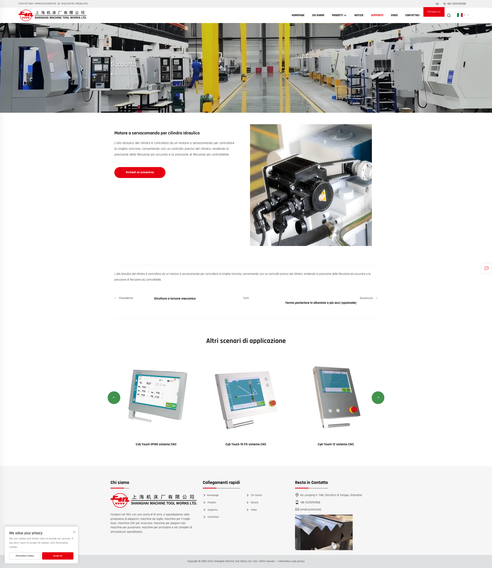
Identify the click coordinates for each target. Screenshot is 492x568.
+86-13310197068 (456, 4)
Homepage (298, 15)
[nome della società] (52, 15)
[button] (114, 397)
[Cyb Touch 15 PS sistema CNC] (246, 396)
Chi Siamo (318, 15)
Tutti (246, 298)
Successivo (366, 298)
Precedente (126, 298)
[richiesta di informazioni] (486, 268)
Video (394, 15)
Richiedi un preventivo (433, 13)
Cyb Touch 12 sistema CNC (336, 444)
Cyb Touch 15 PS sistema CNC (245, 444)
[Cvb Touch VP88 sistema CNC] (156, 396)
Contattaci (412, 15)
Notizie (358, 15)
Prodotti (338, 15)
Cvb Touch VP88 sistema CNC (156, 444)
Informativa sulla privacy (291, 561)
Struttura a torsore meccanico (175, 298)
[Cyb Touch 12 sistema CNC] (336, 396)
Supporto (377, 15)
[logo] (154, 500)
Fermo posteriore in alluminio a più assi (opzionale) (321, 303)
